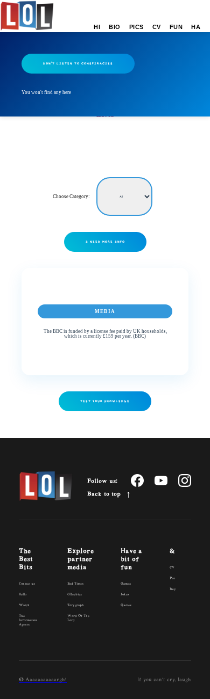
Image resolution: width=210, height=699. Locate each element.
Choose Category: (72, 196)
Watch (24, 605)
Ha (195, 27)
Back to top (104, 494)
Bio (115, 27)
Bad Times (75, 584)
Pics (136, 27)
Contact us (27, 584)
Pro (172, 578)
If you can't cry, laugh (164, 679)
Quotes (126, 605)
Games (126, 584)
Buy (173, 589)
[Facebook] (137, 481)
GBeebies (74, 594)
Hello (22, 594)
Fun (176, 27)
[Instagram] (184, 481)
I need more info (105, 241)
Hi (97, 27)
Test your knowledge (105, 401)
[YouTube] (161, 481)
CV (156, 27)
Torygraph (75, 605)
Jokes (125, 594)
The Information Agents (28, 620)
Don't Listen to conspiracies (78, 63)
